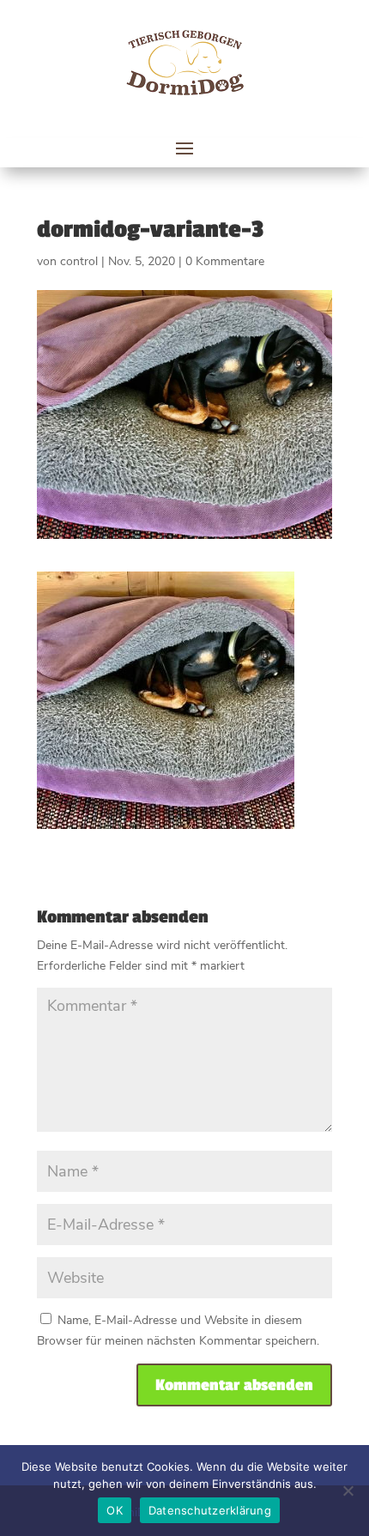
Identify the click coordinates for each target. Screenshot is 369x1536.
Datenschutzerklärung (209, 1510)
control (79, 261)
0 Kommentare (224, 261)
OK (114, 1510)
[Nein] (347, 1490)
